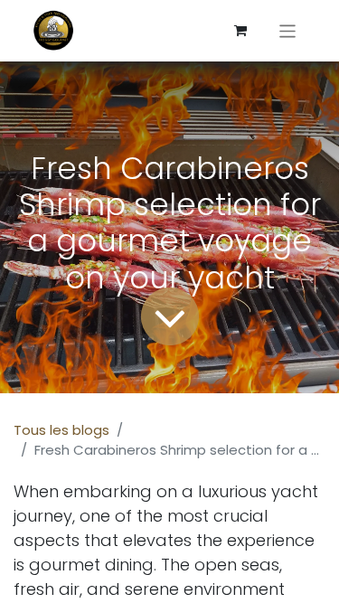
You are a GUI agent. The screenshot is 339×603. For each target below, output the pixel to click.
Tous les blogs (61, 429)
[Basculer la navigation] (288, 30)
